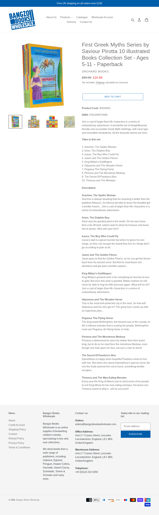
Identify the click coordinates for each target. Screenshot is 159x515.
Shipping (100, 82)
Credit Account (17, 425)
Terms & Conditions (19, 447)
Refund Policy (16, 438)
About (12, 420)
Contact (13, 434)
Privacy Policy (16, 443)
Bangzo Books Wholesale (27, 500)
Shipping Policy (17, 429)
